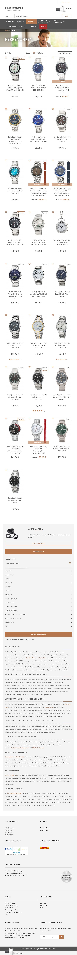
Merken (6, 57)
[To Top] (72, 948)
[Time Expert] (14, 9)
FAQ (6, 914)
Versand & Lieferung (11, 905)
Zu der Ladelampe (38, 543)
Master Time (42, 658)
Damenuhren (9, 835)
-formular (18, 912)
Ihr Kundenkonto (10, 903)
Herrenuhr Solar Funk (14, 793)
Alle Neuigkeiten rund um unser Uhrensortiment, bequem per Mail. (55, 930)
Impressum (43, 905)
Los (66, 16)
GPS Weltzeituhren (38, 748)
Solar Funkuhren (10, 828)
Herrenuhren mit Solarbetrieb (14, 757)
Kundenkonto (66, 2)
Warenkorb (69, 8)
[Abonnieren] (61, 937)
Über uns (43, 903)
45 (36, 53)
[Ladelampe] (12, 533)
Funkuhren (14, 748)
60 (39, 53)
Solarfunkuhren (24, 748)
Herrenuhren (9, 832)
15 (31, 53)
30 (34, 53)
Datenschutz (9, 907)
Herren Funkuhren (11, 775)
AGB (41, 907)
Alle (41, 53)
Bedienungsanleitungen (12, 910)
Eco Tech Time (30, 658)
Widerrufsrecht (9, 912)
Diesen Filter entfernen (70, 564)
